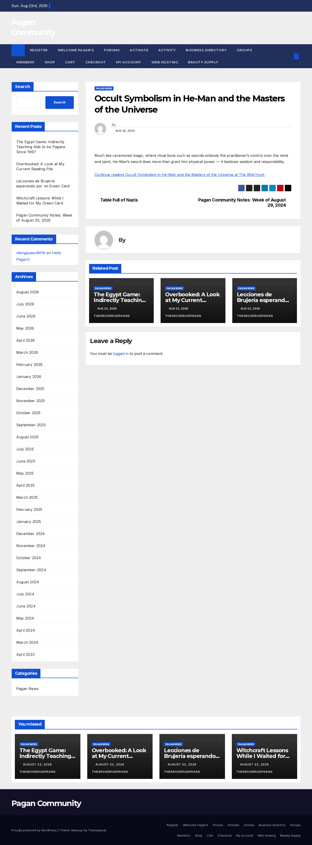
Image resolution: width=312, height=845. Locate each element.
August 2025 (27, 437)
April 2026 (25, 340)
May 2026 (25, 328)
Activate (139, 50)
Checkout (95, 62)
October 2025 (28, 413)
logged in (121, 353)
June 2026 (25, 316)
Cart (70, 62)
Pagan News (27, 688)
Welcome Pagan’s (76, 50)
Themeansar (97, 830)
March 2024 (27, 642)
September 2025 (31, 425)
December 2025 (30, 388)
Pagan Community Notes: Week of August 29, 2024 (242, 202)
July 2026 (25, 304)
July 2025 (25, 449)
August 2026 (27, 292)
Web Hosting (164, 62)
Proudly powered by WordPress (34, 830)
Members (25, 62)
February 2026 (29, 364)
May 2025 (25, 473)
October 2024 (28, 558)
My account (128, 62)
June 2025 (25, 461)
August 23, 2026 (38, 764)
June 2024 (26, 606)
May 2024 (25, 618)
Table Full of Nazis (119, 200)
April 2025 (25, 485)
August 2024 (27, 582)
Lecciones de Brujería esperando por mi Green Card (262, 300)
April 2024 (25, 630)
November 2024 (30, 545)
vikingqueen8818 (30, 253)
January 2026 (28, 376)
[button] (288, 56)
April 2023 (25, 654)
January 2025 (28, 521)
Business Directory (206, 50)
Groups (244, 50)
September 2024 (31, 570)
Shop (50, 62)
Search (22, 86)
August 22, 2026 (110, 764)
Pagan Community (46, 803)
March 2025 (27, 497)
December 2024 (30, 533)
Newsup (77, 830)
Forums (112, 50)
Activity (167, 50)
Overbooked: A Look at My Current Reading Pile (192, 300)
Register (39, 50)
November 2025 (30, 400)
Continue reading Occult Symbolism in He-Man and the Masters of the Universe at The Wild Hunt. (180, 174)
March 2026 (27, 352)
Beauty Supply (203, 62)
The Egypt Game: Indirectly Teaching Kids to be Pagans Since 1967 (40, 147)
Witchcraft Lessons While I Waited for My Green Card (262, 756)
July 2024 (25, 594)
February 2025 (29, 509)
